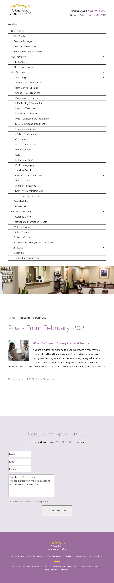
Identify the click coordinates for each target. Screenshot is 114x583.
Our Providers (18, 56)
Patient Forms (21, 232)
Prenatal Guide (23, 180)
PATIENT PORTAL (65, 442)
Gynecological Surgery (27, 98)
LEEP (18, 154)
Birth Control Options (26, 87)
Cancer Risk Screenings (27, 92)
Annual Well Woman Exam (29, 82)
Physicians (19, 62)
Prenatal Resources (25, 185)
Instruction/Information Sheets (30, 221)
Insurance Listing (23, 216)
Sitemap (64, 570)
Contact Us (17, 247)
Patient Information (21, 211)
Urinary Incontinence (26, 129)
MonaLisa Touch (24, 160)
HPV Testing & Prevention (29, 103)
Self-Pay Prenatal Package (29, 190)
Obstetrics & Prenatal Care (28, 175)
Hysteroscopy (23, 149)
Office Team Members (26, 46)
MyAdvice (96, 567)
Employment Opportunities (28, 51)
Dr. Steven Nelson (49, 379)
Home (11, 317)
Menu (14, 24)
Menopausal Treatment (27, 113)
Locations (19, 252)
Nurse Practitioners (24, 67)
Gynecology (20, 77)
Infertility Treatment (25, 108)
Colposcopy (22, 139)
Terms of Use (51, 570)
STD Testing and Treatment (30, 123)
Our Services (18, 72)
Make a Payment (23, 227)
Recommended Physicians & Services (34, 242)
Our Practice (17, 31)
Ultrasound (20, 206)
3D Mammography (24, 165)
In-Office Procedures (25, 134)
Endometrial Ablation (26, 144)
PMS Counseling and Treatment (32, 118)
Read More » (98, 366)
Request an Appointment (27, 258)
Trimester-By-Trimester (27, 196)
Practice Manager (23, 41)
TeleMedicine (21, 201)
